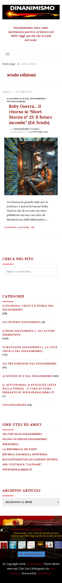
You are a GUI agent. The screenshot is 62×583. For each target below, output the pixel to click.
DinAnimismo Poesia (26, 129)
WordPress (44, 573)
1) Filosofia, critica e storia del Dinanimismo (28, 307)
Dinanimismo (34, 564)
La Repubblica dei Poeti (19, 449)
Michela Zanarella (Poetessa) (24, 454)
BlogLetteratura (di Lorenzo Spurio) (30, 459)
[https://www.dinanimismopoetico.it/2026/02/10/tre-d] (13, 545)
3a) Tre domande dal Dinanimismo (29, 363)
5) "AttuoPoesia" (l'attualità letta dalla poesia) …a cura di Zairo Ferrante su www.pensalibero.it (29, 388)
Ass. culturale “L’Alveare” (22, 464)
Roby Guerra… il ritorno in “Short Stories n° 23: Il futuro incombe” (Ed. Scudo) (30, 114)
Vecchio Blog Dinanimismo (22, 434)
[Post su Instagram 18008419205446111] (58, 545)
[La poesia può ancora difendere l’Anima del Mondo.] (40, 545)
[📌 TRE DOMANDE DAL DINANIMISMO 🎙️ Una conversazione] (31, 545)
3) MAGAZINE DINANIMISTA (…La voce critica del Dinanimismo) (29, 349)
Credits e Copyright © (31, 577)
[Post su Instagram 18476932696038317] (49, 545)
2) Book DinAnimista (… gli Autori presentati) (28, 332)
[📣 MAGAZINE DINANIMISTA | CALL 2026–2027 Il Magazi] (3, 545)
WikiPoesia (10, 444)
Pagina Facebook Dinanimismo (24, 439)
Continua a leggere (16, 227)
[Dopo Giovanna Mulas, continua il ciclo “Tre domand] (22, 545)
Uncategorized (16, 101)
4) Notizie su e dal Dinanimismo (26, 98)
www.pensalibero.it (17, 469)
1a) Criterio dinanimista (21, 322)
